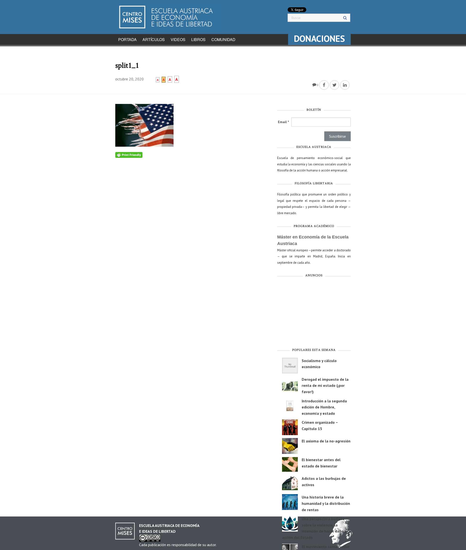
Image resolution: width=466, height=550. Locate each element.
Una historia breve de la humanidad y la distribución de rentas (326, 503)
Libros (198, 39)
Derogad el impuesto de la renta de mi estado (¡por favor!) (325, 385)
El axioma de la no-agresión (326, 441)
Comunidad (223, 39)
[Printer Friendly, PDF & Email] (128, 154)
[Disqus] (192, 218)
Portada (127, 39)
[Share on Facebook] (324, 85)
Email (283, 122)
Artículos (153, 39)
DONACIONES (319, 38)
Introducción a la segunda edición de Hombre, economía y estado (324, 407)
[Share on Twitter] (334, 85)
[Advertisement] (314, 313)
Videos (178, 39)
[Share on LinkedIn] (345, 85)
